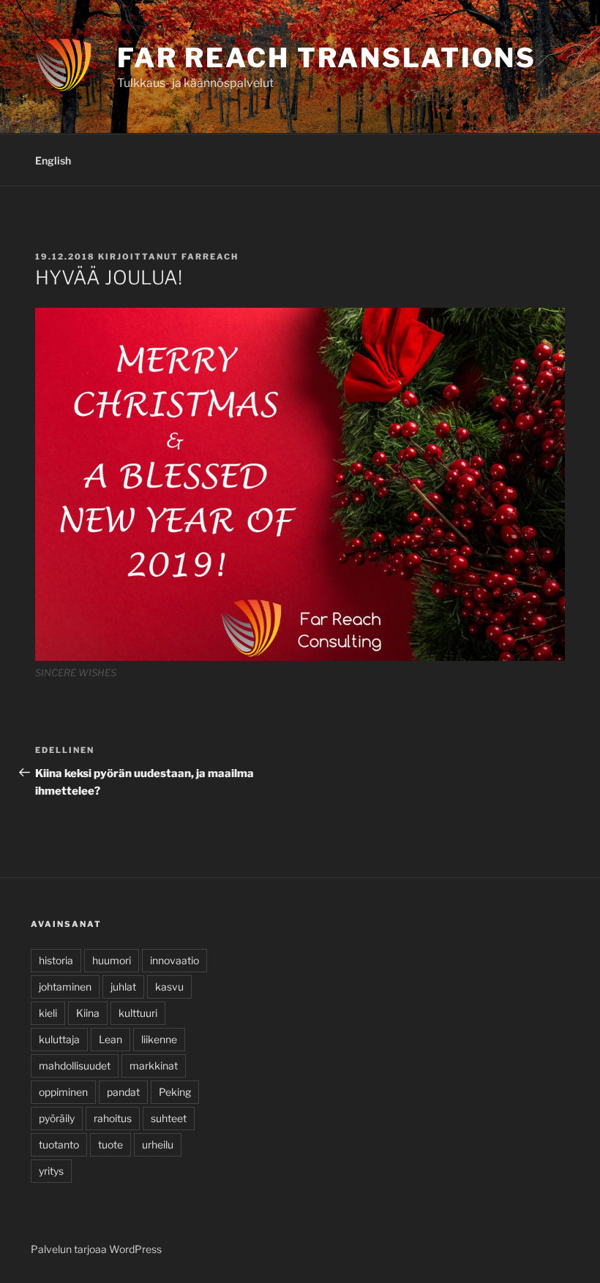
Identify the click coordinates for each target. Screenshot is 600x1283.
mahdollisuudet (74, 1065)
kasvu (169, 986)
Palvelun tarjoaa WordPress (96, 1249)
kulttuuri (138, 1013)
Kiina (88, 1013)
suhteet (169, 1118)
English (53, 160)
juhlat (123, 986)
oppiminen (63, 1092)
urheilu (157, 1144)
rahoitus (113, 1118)
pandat (123, 1092)
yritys (51, 1171)
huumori (111, 960)
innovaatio (174, 960)
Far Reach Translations (326, 58)
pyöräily (57, 1118)
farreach (210, 256)
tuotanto (59, 1144)
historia (56, 960)
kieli (48, 1013)
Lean (110, 1039)
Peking (175, 1092)
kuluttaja (59, 1039)
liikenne (159, 1039)
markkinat (154, 1065)
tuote (110, 1144)
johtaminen (65, 986)
